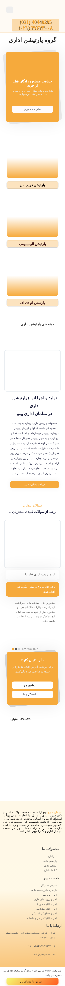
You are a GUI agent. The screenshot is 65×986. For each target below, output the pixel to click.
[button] (32, 185)
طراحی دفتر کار (49, 885)
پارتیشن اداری (50, 861)
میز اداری (52, 856)
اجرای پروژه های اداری (45, 899)
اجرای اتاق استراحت (46, 909)
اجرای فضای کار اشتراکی (44, 913)
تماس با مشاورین (32, 109)
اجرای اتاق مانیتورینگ (46, 904)
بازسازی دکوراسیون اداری (44, 890)
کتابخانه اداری (50, 870)
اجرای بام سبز (49, 895)
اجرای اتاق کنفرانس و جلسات (42, 918)
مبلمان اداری (54, 812)
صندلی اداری (50, 866)
